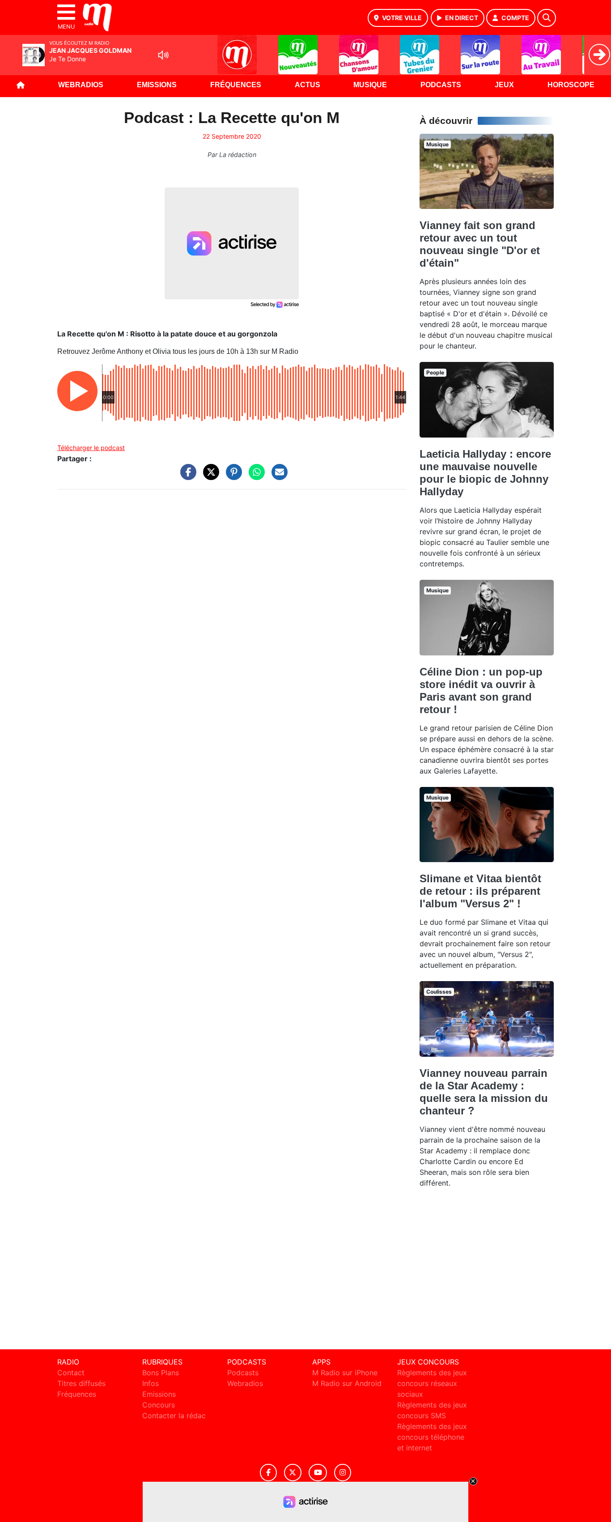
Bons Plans (160, 1372)
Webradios (80, 85)
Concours (158, 1404)
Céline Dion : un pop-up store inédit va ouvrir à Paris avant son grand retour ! (481, 690)
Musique (370, 85)
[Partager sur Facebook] (186, 476)
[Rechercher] (546, 18)
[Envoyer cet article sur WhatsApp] (254, 476)
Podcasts (440, 85)
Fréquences (235, 85)
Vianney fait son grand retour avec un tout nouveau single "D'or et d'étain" (480, 244)
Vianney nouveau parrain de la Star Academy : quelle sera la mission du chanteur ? (484, 1092)
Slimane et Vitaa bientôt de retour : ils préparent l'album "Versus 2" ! (480, 891)
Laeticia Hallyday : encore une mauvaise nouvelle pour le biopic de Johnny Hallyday (485, 472)
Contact (71, 1372)
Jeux (504, 85)
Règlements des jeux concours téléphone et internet (432, 1437)
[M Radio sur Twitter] (292, 1472)
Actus (307, 85)
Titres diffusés (81, 1383)
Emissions (157, 85)
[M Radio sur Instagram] (342, 1472)
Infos (150, 1383)
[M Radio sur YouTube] (318, 1472)
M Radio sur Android (347, 1383)
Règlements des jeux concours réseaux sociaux (432, 1383)
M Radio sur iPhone (345, 1372)
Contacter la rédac (174, 1415)
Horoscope (570, 85)
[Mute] (163, 55)
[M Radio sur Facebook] (268, 1472)
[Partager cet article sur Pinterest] (231, 476)
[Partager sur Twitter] (209, 476)
